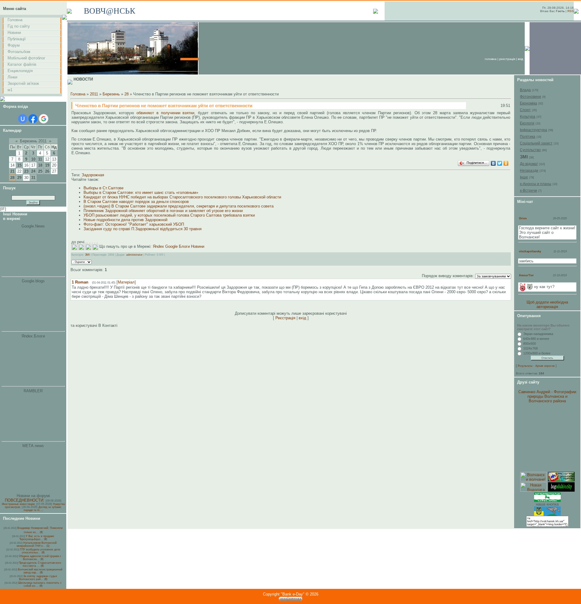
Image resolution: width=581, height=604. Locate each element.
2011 (94, 94)
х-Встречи (528, 190)
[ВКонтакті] (493, 163)
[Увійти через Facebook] (33, 118)
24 (33, 171)
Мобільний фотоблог (26, 58)
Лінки (12, 77)
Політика (527, 136)
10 (33, 159)
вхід (520, 59)
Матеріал (126, 282)
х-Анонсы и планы (535, 184)
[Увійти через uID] (22, 118)
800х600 (529, 343)
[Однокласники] (506, 163)
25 (40, 171)
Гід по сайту (19, 26)
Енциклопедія (20, 70)
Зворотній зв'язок (23, 83)
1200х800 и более (536, 353)
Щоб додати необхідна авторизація (547, 304)
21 (12, 171)
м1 (10, 90)
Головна (15, 20)
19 (47, 165)
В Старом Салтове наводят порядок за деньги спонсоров (136, 201)
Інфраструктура (533, 130)
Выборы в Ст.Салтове (103, 188)
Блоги (184, 246)
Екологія (527, 123)
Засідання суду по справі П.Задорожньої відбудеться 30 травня (143, 229)
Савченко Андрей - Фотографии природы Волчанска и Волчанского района (547, 396)
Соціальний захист (536, 143)
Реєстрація (507, 59)
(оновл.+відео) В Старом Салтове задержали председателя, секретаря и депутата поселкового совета (179, 206)
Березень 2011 (33, 141)
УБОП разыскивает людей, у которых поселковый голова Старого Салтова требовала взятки (169, 215)
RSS (570, 11)
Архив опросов (545, 365)
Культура (527, 116)
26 (47, 171)
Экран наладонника (538, 334)
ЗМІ (87, 254)
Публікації (17, 39)
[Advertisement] (547, 437)
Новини (14, 32)
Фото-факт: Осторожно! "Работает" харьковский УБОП (134, 224)
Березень (111, 94)
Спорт (525, 110)
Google (171, 246)
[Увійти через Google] (43, 119)
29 (19, 177)
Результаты (525, 365)
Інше (524, 177)
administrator (134, 254)
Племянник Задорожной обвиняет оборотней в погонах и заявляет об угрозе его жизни (163, 210)
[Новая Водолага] (533, 490)
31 (33, 177)
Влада (525, 90)
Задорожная (93, 175)
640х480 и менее (536, 338)
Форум (14, 45)
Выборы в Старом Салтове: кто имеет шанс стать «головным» (141, 192)
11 (40, 159)
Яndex (158, 246)
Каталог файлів (22, 64)
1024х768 (530, 348)
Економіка (528, 103)
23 (26, 171)
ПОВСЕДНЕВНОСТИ (24, 500)
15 (19, 165)
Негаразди (529, 170)
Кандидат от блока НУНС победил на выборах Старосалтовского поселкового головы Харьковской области (182, 197)
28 (12, 177)
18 (40, 165)
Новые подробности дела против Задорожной (125, 219)
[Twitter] (500, 163)
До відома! (529, 164)
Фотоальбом (19, 51)
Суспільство (530, 150)
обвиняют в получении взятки (164, 113)
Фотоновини (530, 97)
